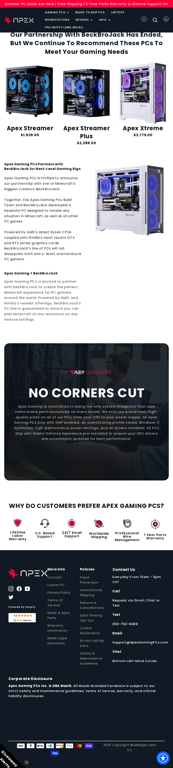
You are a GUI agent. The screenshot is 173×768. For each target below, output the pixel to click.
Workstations (57, 20)
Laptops (117, 12)
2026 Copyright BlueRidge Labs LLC (129, 747)
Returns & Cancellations (92, 605)
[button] (12, 755)
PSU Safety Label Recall (64, 27)
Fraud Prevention (89, 580)
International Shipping (91, 592)
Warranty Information (57, 628)
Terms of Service (55, 602)
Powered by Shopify (21, 607)
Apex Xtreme (143, 128)
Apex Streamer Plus (86, 132)
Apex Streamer (30, 128)
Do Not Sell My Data (92, 643)
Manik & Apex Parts (58, 615)
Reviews (82, 20)
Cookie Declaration (90, 630)
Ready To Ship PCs (90, 12)
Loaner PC (56, 585)
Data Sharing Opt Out (91, 618)
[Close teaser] (26, 762)
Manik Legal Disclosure (57, 640)
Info (103, 20)
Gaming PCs (55, 12)
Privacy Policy (58, 592)
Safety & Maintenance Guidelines (91, 658)
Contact (54, 577)
